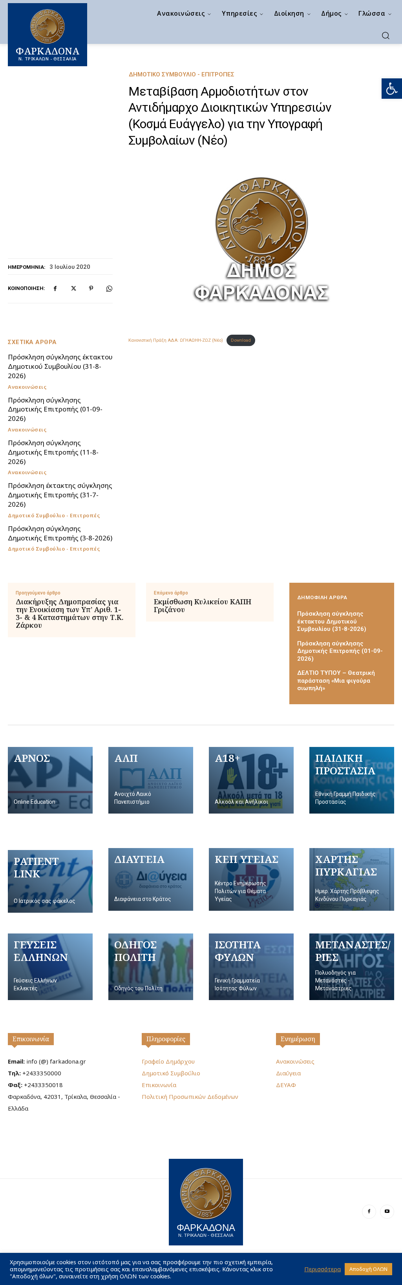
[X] (73, 288)
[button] (392, 88)
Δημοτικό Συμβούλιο (171, 1073)
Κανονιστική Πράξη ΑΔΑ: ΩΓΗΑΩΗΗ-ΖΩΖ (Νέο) (175, 340)
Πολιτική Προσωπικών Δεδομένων (190, 1096)
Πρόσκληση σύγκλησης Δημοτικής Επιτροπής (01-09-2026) (55, 409)
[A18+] (251, 780)
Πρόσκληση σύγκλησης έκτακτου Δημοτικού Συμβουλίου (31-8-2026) (60, 366)
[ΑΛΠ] (150, 780)
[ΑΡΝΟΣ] (50, 780)
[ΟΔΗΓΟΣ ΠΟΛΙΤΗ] (150, 966)
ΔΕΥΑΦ (286, 1085)
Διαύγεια (288, 1073)
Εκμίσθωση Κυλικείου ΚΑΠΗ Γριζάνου (202, 606)
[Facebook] (55, 288)
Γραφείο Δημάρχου (168, 1061)
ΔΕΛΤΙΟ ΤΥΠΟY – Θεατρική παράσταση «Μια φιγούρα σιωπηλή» (336, 680)
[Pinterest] (91, 288)
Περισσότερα (322, 1268)
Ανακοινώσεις (27, 387)
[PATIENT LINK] (50, 881)
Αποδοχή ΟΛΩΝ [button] (368, 1268)
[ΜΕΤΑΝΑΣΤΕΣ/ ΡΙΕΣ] (351, 966)
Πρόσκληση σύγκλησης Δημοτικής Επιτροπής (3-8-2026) (60, 533)
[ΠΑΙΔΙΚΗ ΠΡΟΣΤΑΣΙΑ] (351, 780)
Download (241, 340)
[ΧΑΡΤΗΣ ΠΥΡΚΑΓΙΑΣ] (351, 879)
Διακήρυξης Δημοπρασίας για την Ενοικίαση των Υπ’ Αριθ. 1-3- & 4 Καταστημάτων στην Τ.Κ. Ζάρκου (70, 613)
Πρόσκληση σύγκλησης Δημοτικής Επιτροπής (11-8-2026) (53, 452)
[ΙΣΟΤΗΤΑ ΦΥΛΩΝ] (251, 966)
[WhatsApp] (109, 288)
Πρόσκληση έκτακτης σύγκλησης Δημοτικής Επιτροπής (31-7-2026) (60, 495)
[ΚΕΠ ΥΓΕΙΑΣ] (251, 879)
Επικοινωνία (31, 1039)
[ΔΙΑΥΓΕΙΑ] (150, 879)
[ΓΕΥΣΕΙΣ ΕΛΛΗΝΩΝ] (50, 966)
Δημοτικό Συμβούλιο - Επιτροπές (181, 75)
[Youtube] (387, 1212)
